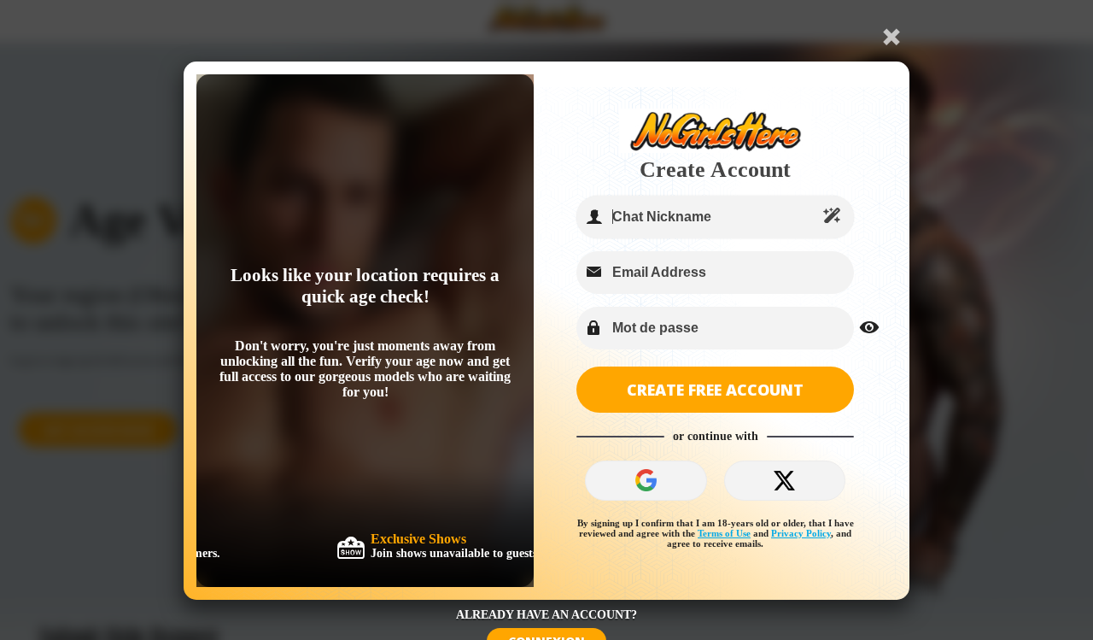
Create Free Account (715, 389)
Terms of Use (724, 533)
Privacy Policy (801, 533)
